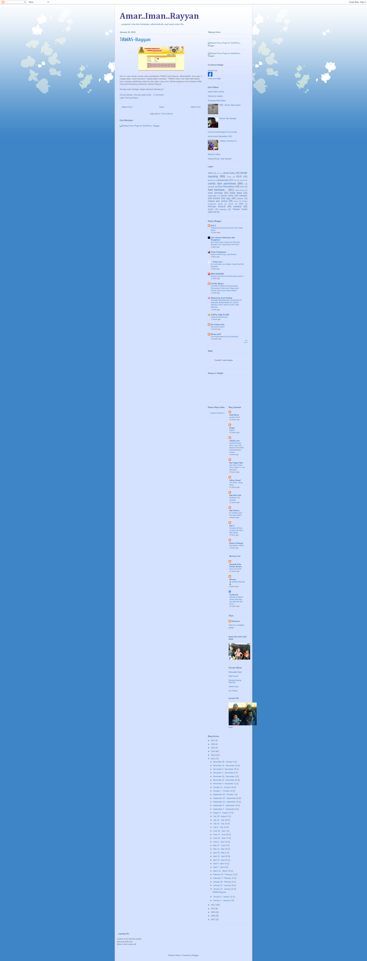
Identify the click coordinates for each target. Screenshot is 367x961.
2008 (213, 916)
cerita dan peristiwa (222, 183)
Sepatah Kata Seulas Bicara (235, 565)
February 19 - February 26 (224, 874)
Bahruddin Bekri (235, 672)
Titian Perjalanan (218, 252)
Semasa (223, 209)
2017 (213, 740)
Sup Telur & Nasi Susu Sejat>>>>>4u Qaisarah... (237, 467)
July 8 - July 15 (220, 827)
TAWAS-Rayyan (135, 39)
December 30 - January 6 (224, 762)
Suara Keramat (235, 569)
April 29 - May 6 (220, 853)
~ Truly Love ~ (217, 262)
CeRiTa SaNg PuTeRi (220, 315)
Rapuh (232, 430)
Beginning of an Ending (221, 298)
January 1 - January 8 (222, 900)
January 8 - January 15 (223, 897)
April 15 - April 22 (220, 860)
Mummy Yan (234, 556)
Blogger (195, 955)
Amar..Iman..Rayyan (159, 16)
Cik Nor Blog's (217, 284)
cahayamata (222, 180)
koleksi (216, 198)
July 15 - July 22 (220, 824)
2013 (213, 755)
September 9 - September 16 (225, 805)
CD (235, 180)
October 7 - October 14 (223, 791)
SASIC (211, 209)
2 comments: (159, 95)
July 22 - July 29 (220, 820)
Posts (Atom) (167, 114)
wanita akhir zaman (216, 92)
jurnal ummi (227, 195)
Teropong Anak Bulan (217, 100)
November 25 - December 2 (225, 776)
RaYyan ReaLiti (131, 98)
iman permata (215, 193)
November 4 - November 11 (224, 784)
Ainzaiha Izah (212, 70)
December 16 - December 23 (225, 765)
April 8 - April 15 (220, 864)
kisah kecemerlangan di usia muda (222, 132)
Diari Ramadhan (226, 186)
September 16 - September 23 (226, 802)
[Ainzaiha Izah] (210, 76)
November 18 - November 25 (225, 780)
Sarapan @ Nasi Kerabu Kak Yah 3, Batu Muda (236, 530)
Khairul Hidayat (236, 543)
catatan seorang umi (228, 141)
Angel (232, 428)
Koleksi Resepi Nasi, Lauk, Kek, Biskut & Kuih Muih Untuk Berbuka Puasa (236, 447)
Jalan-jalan (212, 196)
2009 (213, 912)
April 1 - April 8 (219, 867)
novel (236, 201)
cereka (242, 180)
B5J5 (239, 176)
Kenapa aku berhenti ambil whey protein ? (227, 276)
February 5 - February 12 (223, 878)
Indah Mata (236, 193)
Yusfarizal (233, 595)
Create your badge (214, 78)
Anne (229, 177)
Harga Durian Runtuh (219, 317)
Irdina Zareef (235, 480)
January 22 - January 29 (223, 885)
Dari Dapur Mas (236, 463)
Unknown (236, 621)
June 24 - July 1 (220, 831)
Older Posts (196, 107)
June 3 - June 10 (220, 842)
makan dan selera (217, 201)
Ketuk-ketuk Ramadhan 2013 (220, 136)
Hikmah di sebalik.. (216, 96)
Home (161, 107)
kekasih (243, 195)
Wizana (232, 579)
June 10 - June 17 (221, 838)
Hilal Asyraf (239, 190)
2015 (213, 748)
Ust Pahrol (233, 691)
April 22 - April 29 (220, 856)
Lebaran (240, 198)
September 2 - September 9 (225, 809)
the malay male (217, 324)
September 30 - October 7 (224, 794)
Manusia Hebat (214, 154)
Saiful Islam (234, 686)
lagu (228, 198)
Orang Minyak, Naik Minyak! (220, 159)
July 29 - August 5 (221, 816)
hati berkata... (217, 189)
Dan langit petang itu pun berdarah (224, 337)
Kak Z (213, 225)
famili (242, 187)
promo (230, 204)
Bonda (210, 180)
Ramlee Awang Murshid (235, 681)
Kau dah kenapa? (218, 327)
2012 (213, 759)
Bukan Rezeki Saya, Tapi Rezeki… (224, 254)
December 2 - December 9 (224, 773)
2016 (213, 744)
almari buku (229, 173)
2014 (213, 751)
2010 (213, 909)
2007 (213, 919)
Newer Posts (127, 107)
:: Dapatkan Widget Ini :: (217, 413)
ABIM (210, 173)
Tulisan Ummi (239, 209)
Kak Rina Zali (235, 495)
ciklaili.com (234, 441)
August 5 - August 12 (222, 813)
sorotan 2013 (234, 417)
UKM (214, 212)
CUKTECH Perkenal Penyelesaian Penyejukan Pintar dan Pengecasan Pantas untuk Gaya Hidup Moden (225, 288)
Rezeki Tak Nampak (228, 118)
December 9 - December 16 (225, 769)
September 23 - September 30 (226, 798)
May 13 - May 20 (220, 849)
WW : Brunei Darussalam (230, 105)
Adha (218, 173)
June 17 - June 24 (221, 834)
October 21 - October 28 (223, 787)
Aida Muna (234, 415)
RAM (241, 204)
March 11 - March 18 (222, 871)
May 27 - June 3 (220, 845)
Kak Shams (234, 510)
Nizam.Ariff (216, 334)
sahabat (237, 206)
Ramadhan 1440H (236, 546)
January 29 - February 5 (223, 882)
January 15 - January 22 (223, 889)
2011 (213, 905)
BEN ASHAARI (217, 274)
